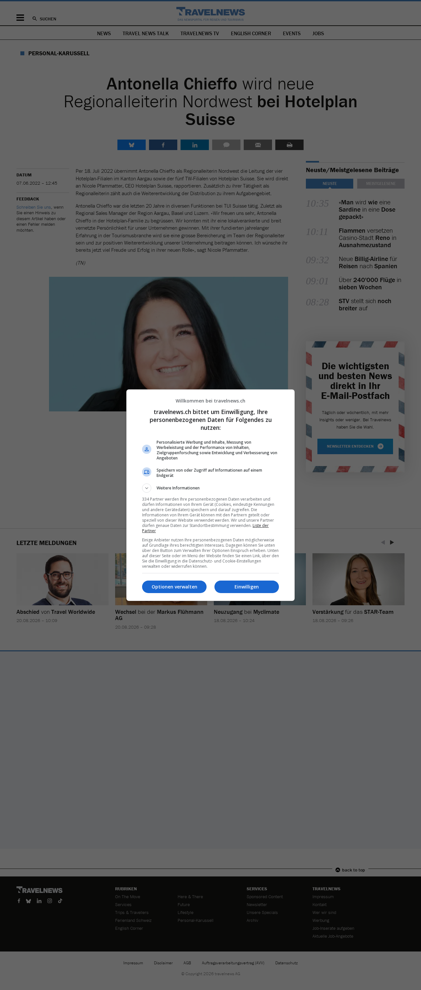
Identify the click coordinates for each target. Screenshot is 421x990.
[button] (210, 488)
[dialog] (210, 495)
